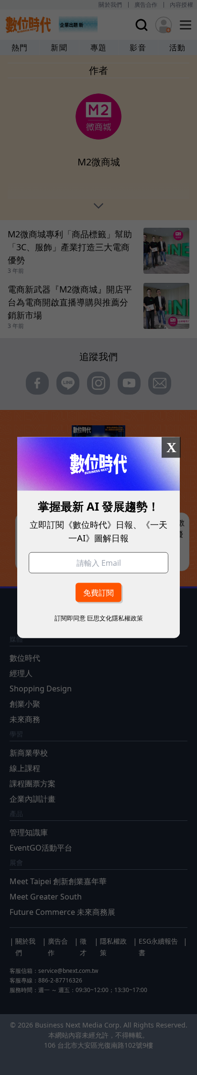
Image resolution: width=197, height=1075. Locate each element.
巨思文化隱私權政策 (115, 617)
